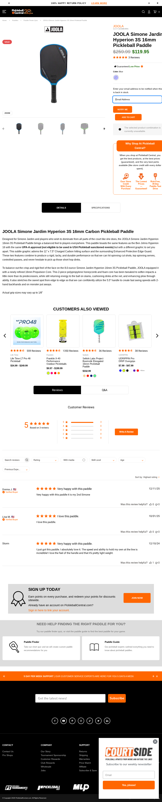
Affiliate (82, 766)
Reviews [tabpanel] (57, 390)
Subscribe (117, 698)
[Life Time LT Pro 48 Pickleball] (27, 331)
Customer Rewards (50, 759)
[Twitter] (98, 721)
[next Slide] (153, 676)
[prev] (9, 3)
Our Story (45, 751)
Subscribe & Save (88, 770)
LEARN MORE (96, 3)
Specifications (100, 207)
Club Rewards (48, 763)
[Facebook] (55, 721)
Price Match (85, 763)
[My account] (149, 11)
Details (61, 207)
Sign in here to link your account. (49, 610)
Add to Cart (128, 117)
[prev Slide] (4, 676)
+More (142, 370)
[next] (149, 3)
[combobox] (45, 460)
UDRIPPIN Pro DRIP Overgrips (127, 359)
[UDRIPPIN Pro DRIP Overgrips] (135, 331)
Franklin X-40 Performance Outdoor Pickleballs (57, 361)
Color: (118, 72)
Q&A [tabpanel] (104, 390)
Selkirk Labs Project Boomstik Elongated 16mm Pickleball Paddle (93, 362)
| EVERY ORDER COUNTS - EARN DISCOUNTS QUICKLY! (78, 676)
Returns (83, 751)
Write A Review (126, 431)
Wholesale (46, 766)
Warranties (84, 759)
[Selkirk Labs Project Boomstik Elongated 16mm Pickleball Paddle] (99, 331)
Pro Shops (7, 755)
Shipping (83, 755)
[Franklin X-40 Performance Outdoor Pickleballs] (63, 331)
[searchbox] (13, 460)
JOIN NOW (137, 598)
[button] (143, 11)
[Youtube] (63, 721)
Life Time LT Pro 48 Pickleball (20, 359)
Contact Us (7, 751)
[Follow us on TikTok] (90, 721)
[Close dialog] (155, 741)
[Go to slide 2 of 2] (3, 128)
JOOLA (118, 26)
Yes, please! (129, 785)
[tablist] (81, 390)
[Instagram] (81, 721)
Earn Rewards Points (79, 3)
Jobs (43, 770)
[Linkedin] (107, 721)
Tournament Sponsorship (53, 755)
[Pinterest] (72, 721)
